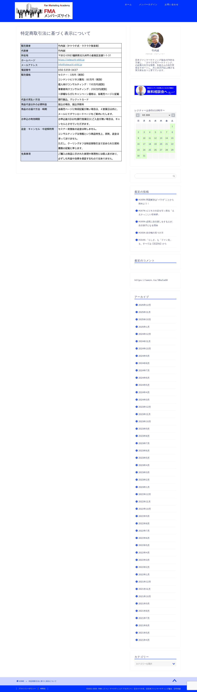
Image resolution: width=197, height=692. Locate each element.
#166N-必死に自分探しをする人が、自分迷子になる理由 (156, 223)
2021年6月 (144, 625)
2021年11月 (145, 589)
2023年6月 (144, 450)
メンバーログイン (148, 4)
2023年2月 (144, 479)
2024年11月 (145, 341)
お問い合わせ (172, 4)
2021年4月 (144, 640)
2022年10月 (145, 509)
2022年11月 (145, 501)
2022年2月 (144, 567)
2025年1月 (144, 327)
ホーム (128, 4)
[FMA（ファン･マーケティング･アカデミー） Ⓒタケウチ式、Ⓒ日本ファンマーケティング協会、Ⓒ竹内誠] (44, 18)
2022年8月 (144, 523)
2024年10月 (145, 348)
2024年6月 (144, 378)
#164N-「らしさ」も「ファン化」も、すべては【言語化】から (155, 242)
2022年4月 (144, 552)
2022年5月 (144, 545)
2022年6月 (144, 538)
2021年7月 (144, 618)
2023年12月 (145, 407)
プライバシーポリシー (27, 688)
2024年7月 (144, 370)
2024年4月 (144, 392)
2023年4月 (144, 465)
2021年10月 (145, 596)
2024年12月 (145, 334)
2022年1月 (144, 574)
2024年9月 (144, 356)
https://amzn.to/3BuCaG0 (151, 280)
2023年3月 (144, 472)
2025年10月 (145, 319)
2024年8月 (144, 363)
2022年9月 (144, 516)
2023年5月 (144, 458)
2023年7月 (144, 443)
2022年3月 (144, 560)
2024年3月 (144, 399)
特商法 (43, 688)
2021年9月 (144, 603)
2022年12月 (145, 494)
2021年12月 (145, 581)
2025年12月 (145, 305)
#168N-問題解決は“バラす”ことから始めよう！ (156, 202)
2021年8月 (144, 611)
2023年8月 (144, 436)
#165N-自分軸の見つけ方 (151, 233)
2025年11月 (145, 312)
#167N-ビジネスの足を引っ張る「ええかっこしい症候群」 (156, 213)
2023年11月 (145, 414)
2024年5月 (144, 385)
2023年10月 (145, 421)
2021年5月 (144, 633)
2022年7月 (144, 530)
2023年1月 (144, 487)
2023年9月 (144, 428)
